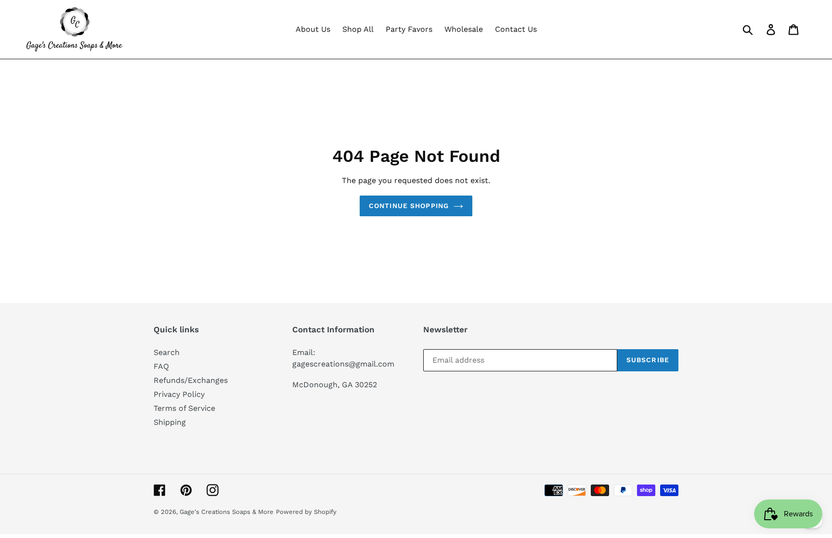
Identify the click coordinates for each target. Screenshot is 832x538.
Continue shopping (409, 206)
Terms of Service (184, 408)
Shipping (170, 422)
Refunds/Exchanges (191, 380)
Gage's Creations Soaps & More (226, 511)
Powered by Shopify (306, 511)
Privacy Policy (179, 394)
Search (167, 352)
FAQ (161, 366)
